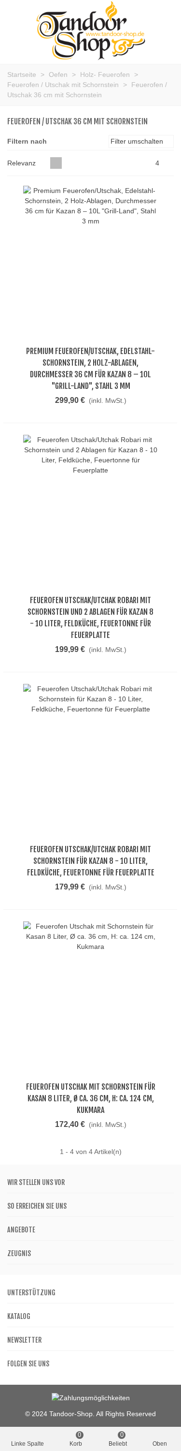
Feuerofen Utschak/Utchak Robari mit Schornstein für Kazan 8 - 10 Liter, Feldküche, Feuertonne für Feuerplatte (90, 860)
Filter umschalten (138, 141)
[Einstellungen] (164, 31)
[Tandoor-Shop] (90, 30)
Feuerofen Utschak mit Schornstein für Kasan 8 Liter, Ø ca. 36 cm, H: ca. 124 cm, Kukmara (90, 1098)
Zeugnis (19, 1253)
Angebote (21, 1230)
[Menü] (16, 31)
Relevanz (22, 163)
